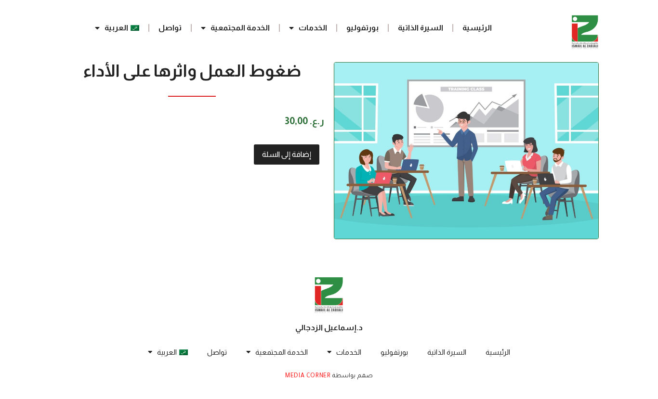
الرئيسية (477, 28)
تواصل (170, 28)
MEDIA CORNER (307, 376)
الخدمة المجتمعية (240, 28)
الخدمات (313, 28)
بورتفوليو (362, 28)
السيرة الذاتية (420, 28)
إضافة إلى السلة (286, 154)
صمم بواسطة (352, 376)
